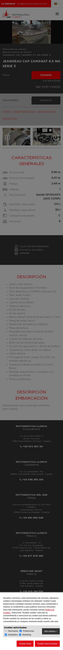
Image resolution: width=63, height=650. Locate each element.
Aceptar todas (25, 644)
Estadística (13, 635)
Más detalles (50, 631)
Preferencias (28, 631)
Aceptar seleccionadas (47, 644)
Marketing (26, 635)
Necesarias (13, 631)
